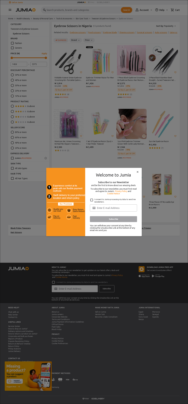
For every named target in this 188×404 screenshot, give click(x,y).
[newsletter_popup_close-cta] (138, 172)
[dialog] (94, 202)
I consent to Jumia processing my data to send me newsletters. (115, 200)
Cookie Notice (113, 193)
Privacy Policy (121, 191)
